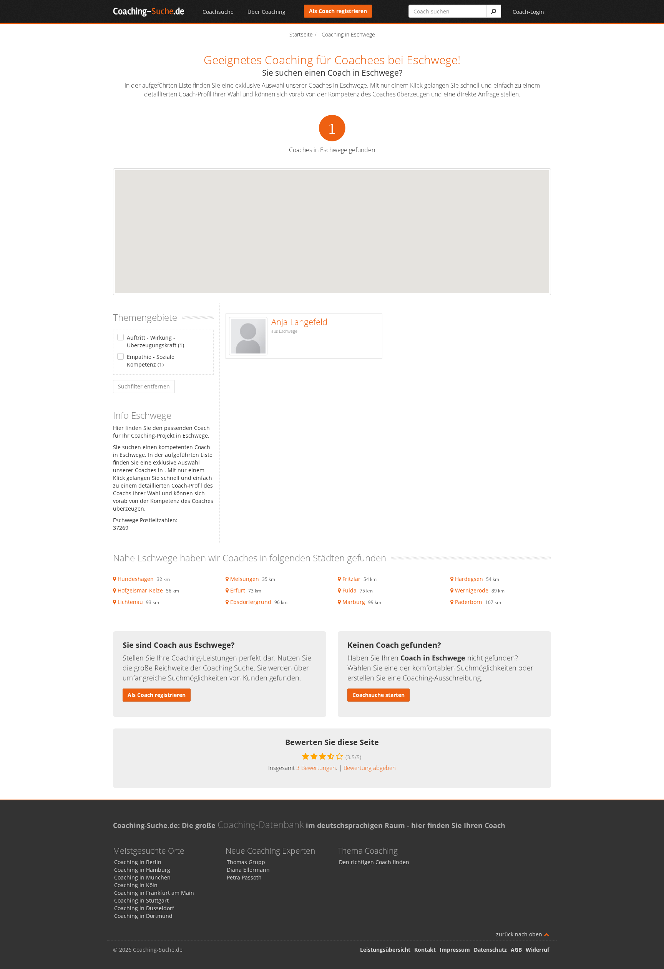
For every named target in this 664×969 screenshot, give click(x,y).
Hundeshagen (136, 578)
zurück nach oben (520, 934)
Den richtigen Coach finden (374, 862)
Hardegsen (469, 578)
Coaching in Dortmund (143, 915)
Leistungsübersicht (385, 949)
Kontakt (425, 949)
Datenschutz (490, 949)
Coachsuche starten (378, 695)
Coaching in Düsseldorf (144, 908)
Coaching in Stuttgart (141, 900)
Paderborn (468, 602)
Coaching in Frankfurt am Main (154, 892)
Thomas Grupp (246, 862)
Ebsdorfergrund (250, 602)
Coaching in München (142, 877)
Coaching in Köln (136, 885)
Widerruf (537, 949)
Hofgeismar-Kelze (140, 590)
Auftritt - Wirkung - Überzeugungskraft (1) (155, 341)
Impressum (455, 949)
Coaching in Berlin (137, 862)
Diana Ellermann (248, 869)
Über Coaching (266, 11)
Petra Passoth (244, 877)
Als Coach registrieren (338, 11)
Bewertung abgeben (370, 768)
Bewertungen (316, 768)
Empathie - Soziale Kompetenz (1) (150, 360)
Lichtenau (130, 602)
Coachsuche (218, 11)
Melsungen (244, 578)
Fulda (349, 590)
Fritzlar (351, 578)
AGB (516, 949)
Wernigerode (471, 590)
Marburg (353, 602)
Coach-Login (528, 11)
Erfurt (237, 590)
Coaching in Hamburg (142, 869)
